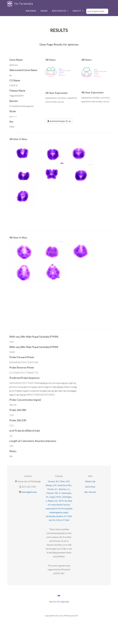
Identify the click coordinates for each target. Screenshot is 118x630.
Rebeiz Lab (90, 481)
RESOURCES (59, 10)
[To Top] (59, 596)
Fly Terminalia (23, 3)
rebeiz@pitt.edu (29, 492)
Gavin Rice (90, 486)
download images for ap (60, 121)
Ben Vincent (90, 492)
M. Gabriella (63, 601)
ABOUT (77, 10)
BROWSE (31, 10)
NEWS (44, 10)
